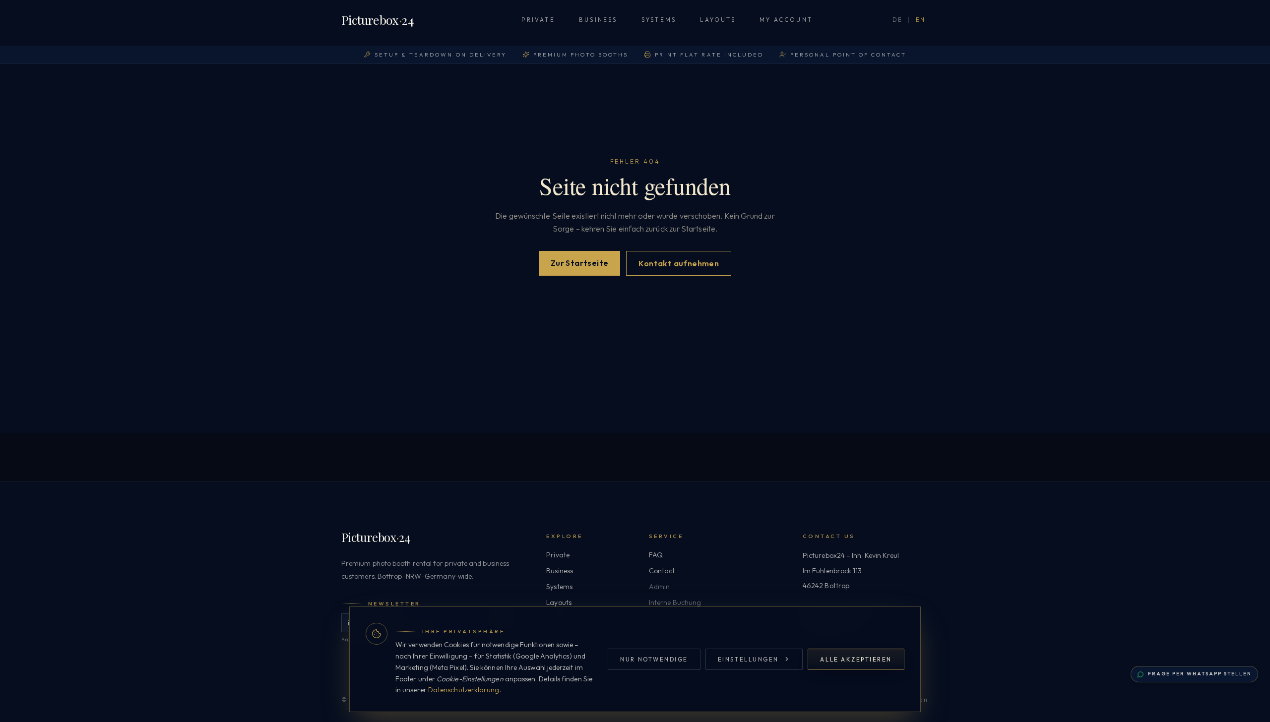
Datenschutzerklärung (464, 689)
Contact (662, 570)
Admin (659, 586)
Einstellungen (748, 659)
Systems (659, 19)
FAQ (656, 554)
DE (897, 19)
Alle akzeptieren (856, 659)
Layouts (718, 19)
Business (598, 19)
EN (921, 19)
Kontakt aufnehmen (678, 263)
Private (538, 19)
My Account (786, 19)
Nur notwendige (654, 659)
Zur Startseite (580, 263)
